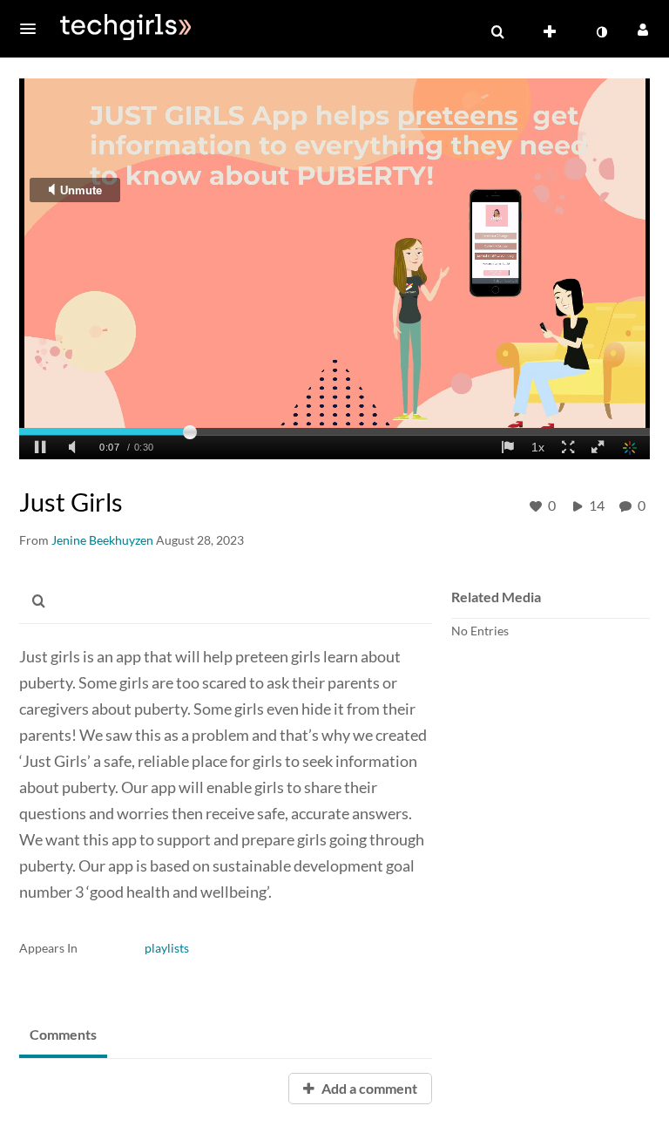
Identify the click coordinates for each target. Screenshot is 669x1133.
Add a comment (368, 1088)
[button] (33, 29)
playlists (167, 947)
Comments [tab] (63, 1034)
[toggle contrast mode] (601, 32)
